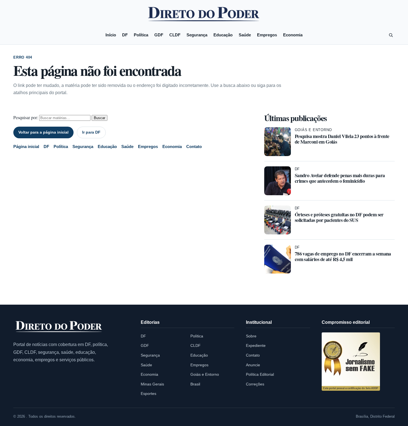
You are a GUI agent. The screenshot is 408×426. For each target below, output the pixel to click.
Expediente (256, 345)
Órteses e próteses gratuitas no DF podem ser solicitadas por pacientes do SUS (339, 217)
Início (110, 34)
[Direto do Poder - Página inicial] (59, 327)
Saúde (245, 34)
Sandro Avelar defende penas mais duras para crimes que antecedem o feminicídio (340, 178)
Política (141, 34)
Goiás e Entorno (313, 130)
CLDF (174, 34)
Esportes (148, 393)
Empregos (267, 34)
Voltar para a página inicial (43, 132)
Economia (293, 34)
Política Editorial (260, 374)
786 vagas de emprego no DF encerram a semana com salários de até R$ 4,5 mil (343, 256)
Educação (223, 34)
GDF (158, 34)
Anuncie (253, 365)
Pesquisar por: (25, 117)
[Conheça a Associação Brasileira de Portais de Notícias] (351, 361)
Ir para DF (91, 132)
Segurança (197, 34)
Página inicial (26, 146)
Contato (194, 146)
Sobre (251, 336)
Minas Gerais (152, 384)
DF (125, 34)
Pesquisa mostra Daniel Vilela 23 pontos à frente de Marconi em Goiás (342, 138)
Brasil (195, 384)
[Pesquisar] (391, 35)
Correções (255, 384)
